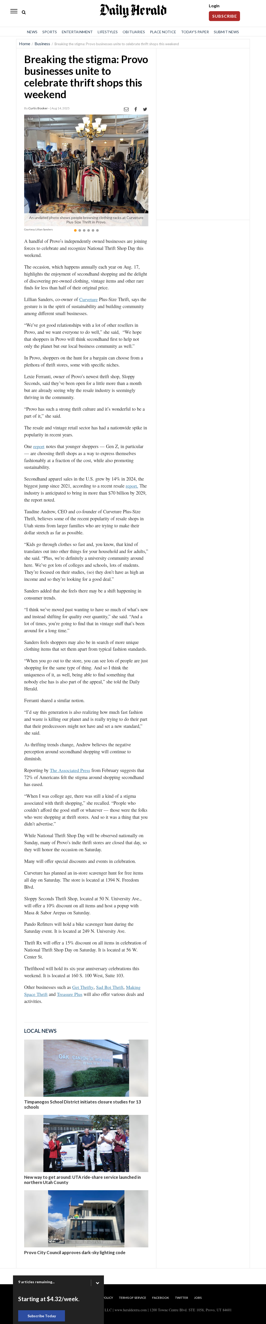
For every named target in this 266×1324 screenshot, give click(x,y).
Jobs (198, 1298)
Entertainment (77, 32)
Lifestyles (108, 32)
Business (42, 43)
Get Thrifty (83, 987)
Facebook (160, 1298)
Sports (49, 32)
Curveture (88, 299)
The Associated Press (70, 770)
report (38, 446)
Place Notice (163, 32)
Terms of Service (132, 1298)
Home (24, 43)
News (32, 32)
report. (132, 486)
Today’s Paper (195, 32)
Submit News (226, 32)
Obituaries (134, 32)
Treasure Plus (69, 994)
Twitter (181, 1298)
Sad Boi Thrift (109, 987)
